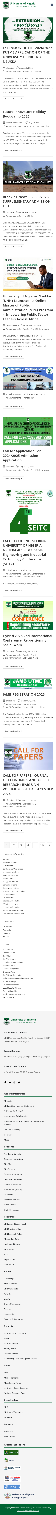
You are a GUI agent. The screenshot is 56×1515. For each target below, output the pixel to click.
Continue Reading (14, 98)
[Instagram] (15, 1082)
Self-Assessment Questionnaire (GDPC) (18, 978)
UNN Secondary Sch (11, 984)
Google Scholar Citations (13, 962)
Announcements (13, 71)
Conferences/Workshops (13, 869)
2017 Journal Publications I (13, 910)
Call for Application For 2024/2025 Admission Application (22, 455)
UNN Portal (7, 926)
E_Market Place (9, 972)
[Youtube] (11, 1082)
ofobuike (10, 68)
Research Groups (10, 862)
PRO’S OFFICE (8, 997)
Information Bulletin (11, 872)
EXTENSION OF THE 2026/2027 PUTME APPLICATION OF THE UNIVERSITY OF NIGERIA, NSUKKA (27, 54)
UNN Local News (30, 658)
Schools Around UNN (11, 901)
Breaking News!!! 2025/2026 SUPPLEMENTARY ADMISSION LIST (27, 201)
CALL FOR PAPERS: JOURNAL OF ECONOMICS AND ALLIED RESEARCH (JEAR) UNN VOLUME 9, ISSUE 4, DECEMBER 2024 (28, 784)
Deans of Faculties (10, 991)
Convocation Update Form (13, 913)
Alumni (6, 936)
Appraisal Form (9, 965)
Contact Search (9, 952)
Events (26, 71)
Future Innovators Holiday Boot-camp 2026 (24, 114)
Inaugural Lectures (10, 881)
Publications (8, 865)
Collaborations (9, 894)
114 (42, 845)
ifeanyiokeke (11, 325)
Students (9, 1146)
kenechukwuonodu (14, 122)
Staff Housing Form (11, 968)
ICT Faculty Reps (9, 981)
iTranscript (7, 930)
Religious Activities (10, 875)
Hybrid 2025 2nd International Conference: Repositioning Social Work (27, 640)
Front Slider (36, 71)
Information (15, 658)
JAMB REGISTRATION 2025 (24, 694)
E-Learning (7, 933)
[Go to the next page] (49, 845)
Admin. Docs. (8, 878)
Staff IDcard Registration (13, 975)
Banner (26, 126)
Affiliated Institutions (11, 904)
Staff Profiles (8, 949)
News (46, 329)
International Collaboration (14, 891)
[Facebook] (6, 1082)
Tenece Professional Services (28, 1511)
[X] (20, 1082)
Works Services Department (14, 994)
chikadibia (10, 570)
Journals (6, 859)
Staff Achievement (10, 959)
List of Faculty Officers (12, 988)
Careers (8, 1424)
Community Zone (10, 885)
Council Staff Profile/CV (12, 907)
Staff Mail (6, 956)
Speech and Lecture (11, 888)
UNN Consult (8, 897)
